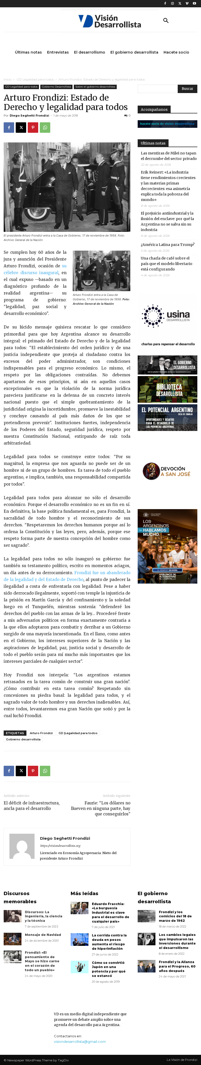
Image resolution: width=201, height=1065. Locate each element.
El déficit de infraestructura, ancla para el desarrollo (32, 806)
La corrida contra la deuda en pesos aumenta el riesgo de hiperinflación (109, 941)
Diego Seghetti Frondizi (29, 115)
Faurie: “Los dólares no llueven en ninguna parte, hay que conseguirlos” (100, 808)
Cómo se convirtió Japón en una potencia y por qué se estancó (109, 969)
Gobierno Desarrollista (56, 86)
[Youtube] (194, 4)
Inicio (8, 79)
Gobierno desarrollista (23, 739)
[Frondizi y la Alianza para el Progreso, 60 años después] (146, 966)
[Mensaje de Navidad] (12, 939)
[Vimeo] (187, 4)
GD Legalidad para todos (35, 79)
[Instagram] (173, 4)
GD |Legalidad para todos (78, 733)
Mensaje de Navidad (43, 935)
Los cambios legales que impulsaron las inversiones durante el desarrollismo (177, 941)
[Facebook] (165, 4)
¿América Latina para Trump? (167, 244)
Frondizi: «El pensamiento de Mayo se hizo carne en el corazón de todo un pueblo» (42, 961)
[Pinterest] (33, 127)
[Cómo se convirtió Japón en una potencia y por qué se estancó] (79, 967)
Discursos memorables (20, 898)
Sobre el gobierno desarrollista (95, 86)
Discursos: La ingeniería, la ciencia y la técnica (43, 916)
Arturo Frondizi (41, 733)
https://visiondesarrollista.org (60, 846)
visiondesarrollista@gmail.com (80, 1041)
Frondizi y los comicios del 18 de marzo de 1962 (175, 916)
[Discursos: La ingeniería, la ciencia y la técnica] (12, 916)
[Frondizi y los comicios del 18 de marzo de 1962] (146, 916)
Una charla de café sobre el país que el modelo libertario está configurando (166, 264)
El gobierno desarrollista (154, 898)
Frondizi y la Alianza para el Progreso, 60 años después (177, 966)
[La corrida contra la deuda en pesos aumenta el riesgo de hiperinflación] (79, 939)
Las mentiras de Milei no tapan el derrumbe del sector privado (169, 156)
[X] (180, 4)
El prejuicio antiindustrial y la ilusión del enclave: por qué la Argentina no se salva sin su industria (167, 221)
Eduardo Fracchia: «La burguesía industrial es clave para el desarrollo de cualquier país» (110, 912)
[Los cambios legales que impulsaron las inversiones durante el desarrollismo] (146, 939)
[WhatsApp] (45, 127)
